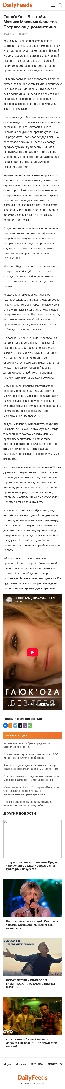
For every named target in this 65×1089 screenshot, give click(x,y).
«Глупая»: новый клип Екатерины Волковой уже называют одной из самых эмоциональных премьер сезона (31, 791)
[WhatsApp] (30, 725)
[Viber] (25, 725)
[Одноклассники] (10, 725)
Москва (21, 1064)
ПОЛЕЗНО (55, 1064)
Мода (7, 1064)
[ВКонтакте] (5, 725)
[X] (20, 725)
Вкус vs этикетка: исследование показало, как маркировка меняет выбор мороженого (32, 778)
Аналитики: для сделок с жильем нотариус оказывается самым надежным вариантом (30, 767)
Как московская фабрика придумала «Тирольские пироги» (26, 745)
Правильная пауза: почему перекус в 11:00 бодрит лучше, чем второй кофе (30, 756)
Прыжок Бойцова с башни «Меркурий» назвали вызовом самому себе (27, 803)
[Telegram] (15, 725)
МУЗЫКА (23, 34)
